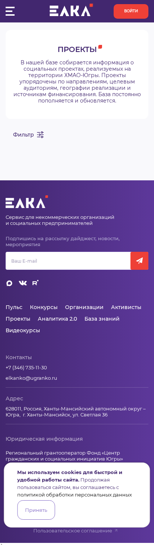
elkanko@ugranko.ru (31, 378)
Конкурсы (44, 307)
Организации (84, 307)
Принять (36, 510)
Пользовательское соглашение (72, 531)
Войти (131, 11)
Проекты (18, 319)
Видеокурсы (23, 330)
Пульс (14, 307)
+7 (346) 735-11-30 (26, 367)
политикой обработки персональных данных (74, 495)
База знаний (102, 319)
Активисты (126, 307)
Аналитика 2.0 (57, 319)
